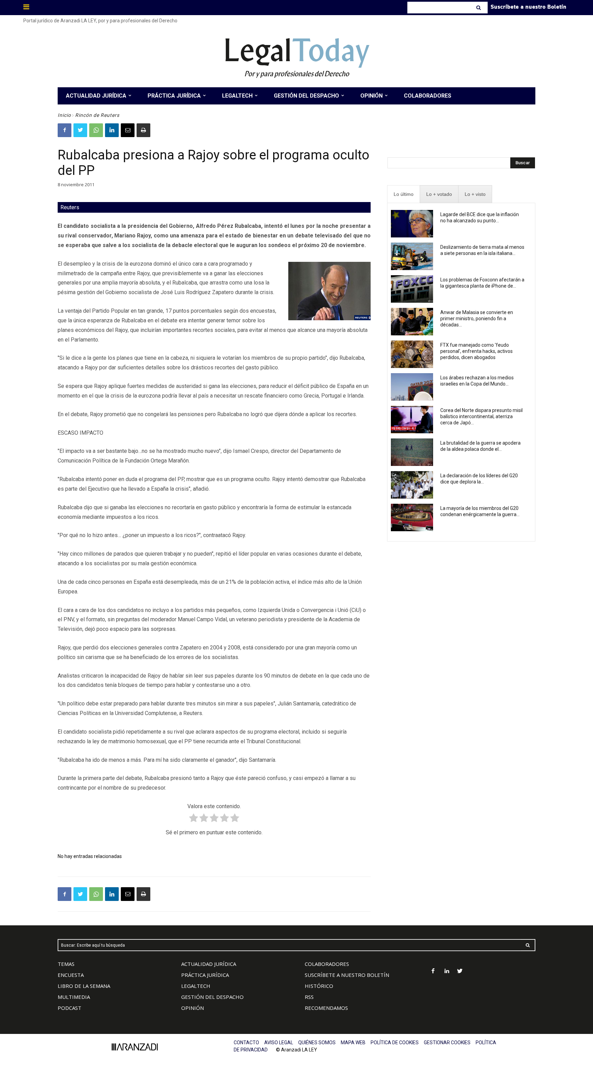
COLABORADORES (327, 963)
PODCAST (69, 1007)
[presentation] (403, 194)
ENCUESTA (71, 974)
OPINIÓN (192, 1007)
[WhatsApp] (96, 130)
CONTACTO (246, 1042)
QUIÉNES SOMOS (317, 1042)
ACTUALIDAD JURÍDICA (208, 963)
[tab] (403, 194)
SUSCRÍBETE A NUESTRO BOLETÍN (347, 974)
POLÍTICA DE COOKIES (395, 1042)
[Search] (479, 7)
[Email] (128, 130)
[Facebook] (64, 130)
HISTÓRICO (319, 985)
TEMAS (66, 963)
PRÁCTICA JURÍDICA (205, 974)
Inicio (64, 115)
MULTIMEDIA (74, 996)
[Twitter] (80, 130)
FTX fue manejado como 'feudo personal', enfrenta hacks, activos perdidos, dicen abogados (476, 351)
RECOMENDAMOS (326, 1007)
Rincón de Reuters (97, 115)
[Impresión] (143, 130)
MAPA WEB (353, 1042)
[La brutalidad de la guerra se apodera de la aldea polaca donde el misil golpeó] (412, 452)
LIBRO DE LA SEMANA (84, 985)
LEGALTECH (195, 985)
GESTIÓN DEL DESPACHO (212, 996)
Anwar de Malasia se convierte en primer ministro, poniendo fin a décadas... (476, 318)
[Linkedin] (112, 130)
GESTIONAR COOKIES (447, 1042)
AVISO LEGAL (278, 1042)
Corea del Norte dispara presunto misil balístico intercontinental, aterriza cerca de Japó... (481, 416)
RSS (309, 996)
